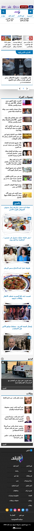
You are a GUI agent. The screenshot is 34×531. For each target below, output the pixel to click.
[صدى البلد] (16, 11)
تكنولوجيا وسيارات (13, 495)
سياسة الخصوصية (17, 519)
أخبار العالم (29, 485)
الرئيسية (29, 16)
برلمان (30, 500)
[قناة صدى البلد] (30, 6)
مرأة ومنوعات (28, 481)
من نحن (21, 515)
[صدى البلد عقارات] (9, 6)
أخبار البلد (11, 16)
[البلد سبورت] (24, 6)
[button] (31, 38)
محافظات (16, 490)
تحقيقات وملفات (14, 500)
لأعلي (28, 450)
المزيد (4, 388)
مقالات (30, 505)
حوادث (30, 471)
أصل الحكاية (15, 485)
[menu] (30, 11)
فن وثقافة (29, 476)
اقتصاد (30, 495)
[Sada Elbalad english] (3, 6)
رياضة (17, 471)
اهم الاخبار (21, 16)
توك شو (16, 476)
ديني (17, 481)
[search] (3, 11)
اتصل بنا (12, 515)
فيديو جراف (28, 490)
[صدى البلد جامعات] (16, 6)
